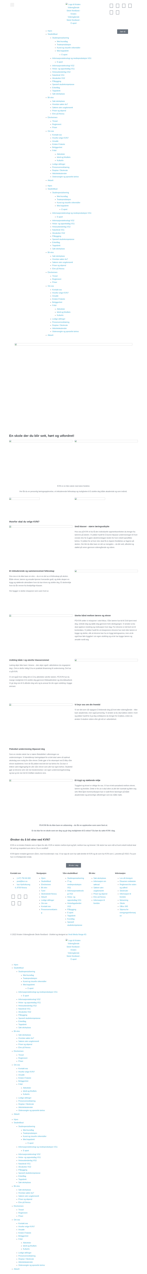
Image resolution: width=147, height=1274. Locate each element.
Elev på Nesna (58, 114)
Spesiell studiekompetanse (63, 84)
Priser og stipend (59, 111)
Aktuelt (50, 180)
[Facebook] (111, 6)
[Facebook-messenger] (111, 12)
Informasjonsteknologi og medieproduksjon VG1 (71, 58)
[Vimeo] (124, 6)
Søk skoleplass (58, 94)
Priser (54, 127)
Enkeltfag (56, 88)
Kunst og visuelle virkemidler (68, 48)
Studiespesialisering (60, 38)
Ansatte (55, 141)
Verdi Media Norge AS (77, 934)
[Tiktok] (117, 12)
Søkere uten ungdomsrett (62, 108)
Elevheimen (52, 117)
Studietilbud (52, 34)
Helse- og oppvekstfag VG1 (63, 69)
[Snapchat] (130, 6)
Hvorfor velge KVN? (60, 138)
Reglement (56, 124)
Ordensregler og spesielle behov (65, 177)
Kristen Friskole (58, 144)
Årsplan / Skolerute (60, 170)
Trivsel (55, 121)
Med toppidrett (62, 51)
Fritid (54, 150)
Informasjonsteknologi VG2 (63, 66)
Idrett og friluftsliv (64, 157)
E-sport (64, 55)
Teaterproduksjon (64, 45)
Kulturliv (60, 160)
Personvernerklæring (60, 167)
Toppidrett (56, 91)
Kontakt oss (57, 135)
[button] (12, 5)
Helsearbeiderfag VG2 (61, 72)
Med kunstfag (62, 41)
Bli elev (51, 98)
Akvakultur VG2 (58, 78)
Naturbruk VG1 (58, 75)
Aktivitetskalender (59, 173)
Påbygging (56, 81)
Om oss (51, 131)
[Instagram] (117, 6)
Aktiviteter (61, 154)
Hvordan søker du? (60, 104)
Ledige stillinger (58, 164)
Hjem (50, 31)
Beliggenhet (57, 147)
